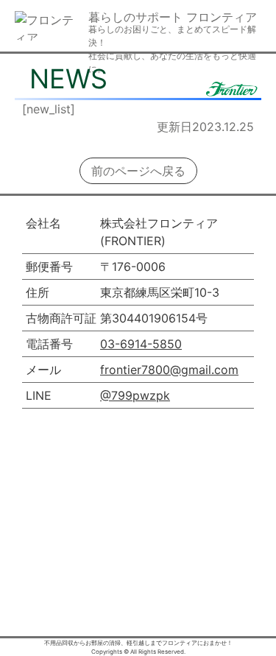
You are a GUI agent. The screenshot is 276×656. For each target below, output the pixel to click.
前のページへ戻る (138, 170)
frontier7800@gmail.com (169, 369)
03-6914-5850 (141, 343)
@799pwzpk (135, 395)
